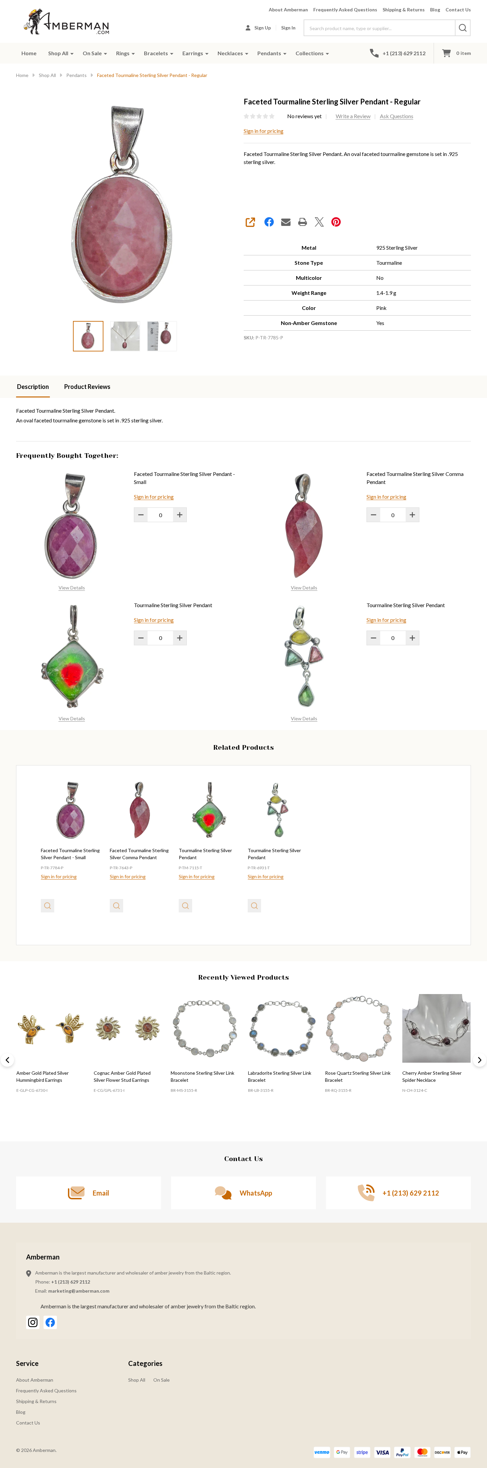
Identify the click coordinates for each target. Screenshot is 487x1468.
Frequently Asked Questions (345, 9)
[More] (72, 53)
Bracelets (156, 53)
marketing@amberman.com (78, 1291)
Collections (310, 53)
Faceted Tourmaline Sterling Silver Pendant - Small (184, 478)
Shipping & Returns (404, 9)
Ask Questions (396, 116)
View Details (72, 587)
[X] (319, 222)
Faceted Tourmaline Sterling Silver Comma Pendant (415, 478)
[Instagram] (32, 1322)
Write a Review (353, 116)
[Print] (302, 222)
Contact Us (458, 9)
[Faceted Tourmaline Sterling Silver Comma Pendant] (140, 810)
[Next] (479, 1060)
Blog (435, 9)
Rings (123, 53)
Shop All (58, 53)
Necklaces (230, 53)
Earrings (192, 53)
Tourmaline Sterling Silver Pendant (173, 605)
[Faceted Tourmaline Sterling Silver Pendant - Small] (71, 810)
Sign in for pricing (263, 131)
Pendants (269, 53)
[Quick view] (47, 905)
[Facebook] (269, 222)
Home (28, 53)
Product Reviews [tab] (87, 386)
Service (27, 1363)
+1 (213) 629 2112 (70, 1282)
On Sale (92, 53)
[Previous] (7, 1060)
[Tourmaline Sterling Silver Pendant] (209, 810)
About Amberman (288, 9)
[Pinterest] (336, 222)
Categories (145, 1363)
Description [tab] (33, 386)
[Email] (286, 222)
